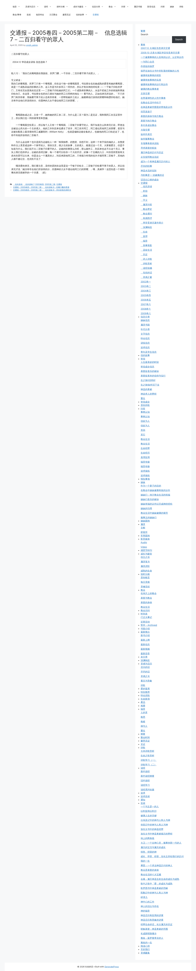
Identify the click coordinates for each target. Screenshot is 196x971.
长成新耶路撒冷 (149, 933)
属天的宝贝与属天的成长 (153, 847)
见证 (144, 254)
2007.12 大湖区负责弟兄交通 (155, 48)
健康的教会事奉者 (150, 89)
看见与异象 (146, 680)
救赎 (143, 721)
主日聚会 (53, 14)
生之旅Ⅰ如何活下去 (150, 384)
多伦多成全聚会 (149, 125)
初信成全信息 (147, 366)
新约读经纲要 (147, 776)
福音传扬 (145, 462)
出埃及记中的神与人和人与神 (155, 820)
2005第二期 (50, 184)
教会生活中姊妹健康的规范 (154, 513)
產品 (143, 702)
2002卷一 (146, 281)
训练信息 (145, 343)
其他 (143, 430)
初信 (144, 191)
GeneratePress (112, 966)
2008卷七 (146, 309)
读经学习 (145, 785)
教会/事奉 (17, 14)
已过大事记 (146, 617)
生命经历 (145, 452)
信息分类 (96, 6)
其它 (143, 434)
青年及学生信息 (149, 352)
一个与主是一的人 (150, 806)
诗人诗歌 (146, 259)
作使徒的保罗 (147, 66)
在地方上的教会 (149, 593)
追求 (143, 793)
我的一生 (145, 861)
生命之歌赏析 (147, 755)
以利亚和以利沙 (149, 811)
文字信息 (145, 334)
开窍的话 (145, 671)
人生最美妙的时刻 (150, 362)
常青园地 (145, 535)
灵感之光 (145, 676)
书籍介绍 (145, 628)
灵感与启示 (30, 6)
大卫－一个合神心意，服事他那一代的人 (161, 842)
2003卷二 (146, 286)
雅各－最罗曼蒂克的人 (152, 938)
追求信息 (145, 347)
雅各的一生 (146, 942)
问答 (123, 6)
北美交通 (145, 93)
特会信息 (145, 338)
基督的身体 (146, 602)
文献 (143, 527)
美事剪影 (146, 245)
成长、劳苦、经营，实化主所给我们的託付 (162, 856)
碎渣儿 (144, 897)
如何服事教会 (147, 139)
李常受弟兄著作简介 (152, 222)
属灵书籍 (138, 6)
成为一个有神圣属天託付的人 (155, 161)
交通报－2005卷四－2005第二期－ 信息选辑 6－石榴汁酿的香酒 (41, 187)
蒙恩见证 (67, 14)
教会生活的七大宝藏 (151, 874)
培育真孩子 (146, 111)
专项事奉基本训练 (150, 143)
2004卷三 (146, 290)
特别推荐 (145, 692)
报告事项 (145, 479)
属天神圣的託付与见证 (152, 152)
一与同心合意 (147, 61)
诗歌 (181, 6)
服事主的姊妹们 (149, 517)
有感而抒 (146, 218)
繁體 (143, 31)
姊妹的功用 (146, 508)
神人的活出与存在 (150, 906)
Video (144, 547)
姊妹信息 (145, 320)
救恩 (143, 717)
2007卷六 (146, 304)
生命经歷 (145, 448)
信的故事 (80, 14)
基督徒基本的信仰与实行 (153, 375)
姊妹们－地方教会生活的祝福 (155, 495)
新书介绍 (145, 635)
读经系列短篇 (147, 789)
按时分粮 (61, 6)
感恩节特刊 (146, 550)
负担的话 (146, 272)
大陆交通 (145, 129)
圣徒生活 (146, 250)
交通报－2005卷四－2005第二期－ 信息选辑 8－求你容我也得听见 (42, 190)
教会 (111, 6)
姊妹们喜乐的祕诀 (150, 499)
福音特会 (40, 14)
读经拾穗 (146, 268)
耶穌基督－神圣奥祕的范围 (154, 929)
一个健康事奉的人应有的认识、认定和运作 (162, 57)
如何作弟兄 (146, 134)
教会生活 (145, 439)
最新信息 (145, 644)
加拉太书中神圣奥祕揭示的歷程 (156, 833)
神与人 (144, 726)
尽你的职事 (146, 166)
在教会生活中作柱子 (151, 102)
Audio (144, 542)
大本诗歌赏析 (147, 751)
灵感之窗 (146, 277)
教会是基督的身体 (150, 870)
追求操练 (145, 471)
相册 (143, 705)
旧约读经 (145, 780)
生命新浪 (145, 699)
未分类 (144, 657)
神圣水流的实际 (149, 170)
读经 (46, 6)
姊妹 (172, 6)
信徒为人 (145, 421)
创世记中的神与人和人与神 (154, 824)
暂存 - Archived (149, 625)
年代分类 (145, 329)
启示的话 (145, 667)
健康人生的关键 (149, 815)
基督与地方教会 (149, 120)
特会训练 (145, 695)
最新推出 (145, 632)
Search (144, 34)
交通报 (96, 14)
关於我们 (145, 949)
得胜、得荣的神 (149, 852)
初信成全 (145, 402)
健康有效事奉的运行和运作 (154, 84)
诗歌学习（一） (149, 760)
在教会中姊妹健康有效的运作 (155, 490)
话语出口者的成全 (150, 179)
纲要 (143, 734)
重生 (143, 398)
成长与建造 (78, 6)
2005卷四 (39, 184)
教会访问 (145, 610)
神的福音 (145, 911)
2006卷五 (146, 300)
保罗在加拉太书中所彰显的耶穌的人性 (160, 70)
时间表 (144, 613)
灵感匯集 (145, 953)
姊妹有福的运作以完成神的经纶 (156, 504)
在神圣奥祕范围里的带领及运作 (156, 107)
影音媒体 (145, 539)
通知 (143, 799)
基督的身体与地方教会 (152, 116)
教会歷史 (146, 209)
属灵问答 (146, 204)
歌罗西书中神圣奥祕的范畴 (154, 888)
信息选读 (17, 184)
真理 (144, 236)
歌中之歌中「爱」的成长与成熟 (156, 883)
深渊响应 (146, 227)
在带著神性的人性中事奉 (153, 98)
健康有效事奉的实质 (151, 80)
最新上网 (145, 640)
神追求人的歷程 (149, 394)
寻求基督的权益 (149, 148)
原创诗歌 (145, 405)
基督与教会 (146, 598)
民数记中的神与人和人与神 (154, 892)
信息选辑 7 (28, 184)
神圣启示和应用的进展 (152, 915)
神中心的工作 (147, 901)
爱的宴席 (145, 688)
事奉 (143, 44)
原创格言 (145, 577)
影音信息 (151, 6)
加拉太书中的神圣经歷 (152, 829)
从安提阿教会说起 (150, 157)
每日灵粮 (145, 582)
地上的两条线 (147, 838)
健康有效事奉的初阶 (151, 75)
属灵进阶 (145, 566)
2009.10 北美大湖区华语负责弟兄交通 (160, 52)
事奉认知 (145, 412)
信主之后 (145, 557)
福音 (15, 6)
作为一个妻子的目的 (151, 485)
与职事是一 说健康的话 (152, 175)
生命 (144, 231)
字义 (144, 200)
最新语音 (145, 653)
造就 (29, 14)
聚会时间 (145, 737)
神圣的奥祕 (146, 389)
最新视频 (145, 649)
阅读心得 (145, 946)
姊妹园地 (145, 521)
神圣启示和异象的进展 (152, 920)
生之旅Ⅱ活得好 (148, 380)
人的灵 (144, 712)
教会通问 (146, 213)
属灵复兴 (145, 561)
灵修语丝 (145, 586)
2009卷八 (146, 313)
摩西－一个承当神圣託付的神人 (156, 865)
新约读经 (145, 771)
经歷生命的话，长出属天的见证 (156, 924)
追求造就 (145, 796)
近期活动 (145, 621)
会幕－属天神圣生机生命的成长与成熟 (160, 879)
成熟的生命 (146, 570)
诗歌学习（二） (149, 764)
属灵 (143, 524)
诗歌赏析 (146, 263)
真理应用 (145, 457)
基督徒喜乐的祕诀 (150, 371)
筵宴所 (144, 532)
